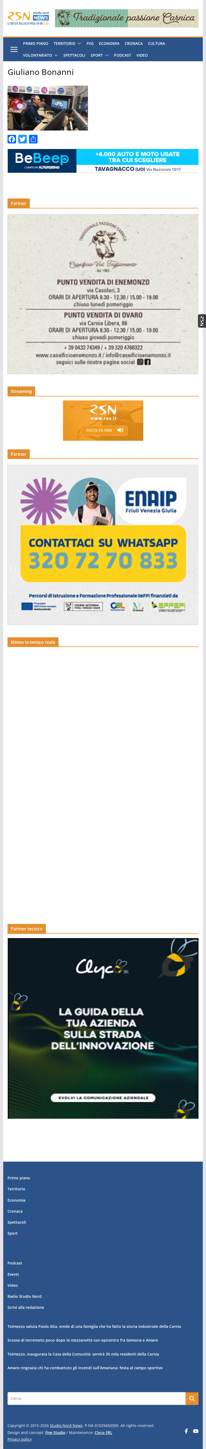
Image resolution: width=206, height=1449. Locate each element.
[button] (78, 43)
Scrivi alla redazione (26, 1307)
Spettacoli (74, 55)
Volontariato (37, 55)
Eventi (13, 1274)
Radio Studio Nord (25, 1296)
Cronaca (134, 43)
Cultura (156, 43)
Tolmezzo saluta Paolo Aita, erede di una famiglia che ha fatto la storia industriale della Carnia (94, 1326)
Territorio (64, 43)
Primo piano (35, 43)
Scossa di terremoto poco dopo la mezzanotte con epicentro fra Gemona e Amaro (83, 1340)
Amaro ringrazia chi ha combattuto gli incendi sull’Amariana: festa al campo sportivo (85, 1367)
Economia (109, 43)
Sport (97, 55)
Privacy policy (20, 1439)
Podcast (122, 55)
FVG (90, 43)
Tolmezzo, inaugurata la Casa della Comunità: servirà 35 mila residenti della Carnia (83, 1354)
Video (142, 55)
